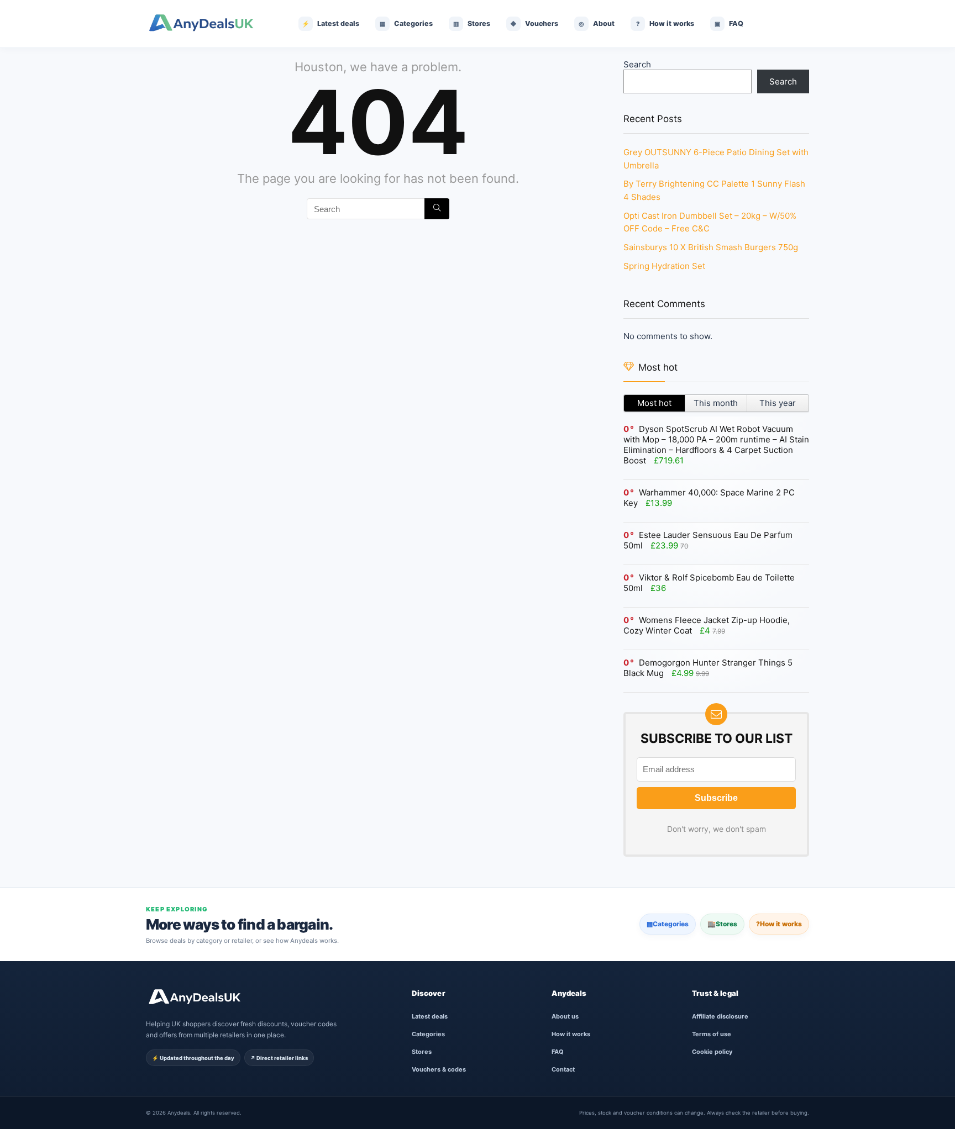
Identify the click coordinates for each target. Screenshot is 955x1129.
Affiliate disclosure (720, 1016)
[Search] (436, 208)
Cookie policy (712, 1052)
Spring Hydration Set (664, 266)
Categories (668, 924)
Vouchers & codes (439, 1069)
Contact (563, 1069)
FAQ (558, 1052)
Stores (722, 924)
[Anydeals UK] (209, 24)
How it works (779, 924)
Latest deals (430, 1016)
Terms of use (711, 1034)
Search (637, 64)
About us (565, 1016)
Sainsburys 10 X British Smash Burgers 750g (710, 247)
